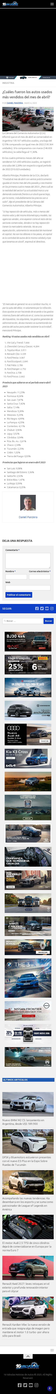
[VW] (28, 790)
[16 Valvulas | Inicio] (13, 4)
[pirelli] (28, 673)
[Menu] (52, 4)
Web (7, 582)
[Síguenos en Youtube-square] (47, 608)
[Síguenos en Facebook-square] (37, 608)
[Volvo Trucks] (28, 1042)
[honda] (28, 842)
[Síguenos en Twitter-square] (42, 608)
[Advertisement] (28, 46)
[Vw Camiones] (28, 912)
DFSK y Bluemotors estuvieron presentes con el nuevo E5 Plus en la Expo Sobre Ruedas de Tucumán (26, 1161)
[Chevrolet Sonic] (28, 889)
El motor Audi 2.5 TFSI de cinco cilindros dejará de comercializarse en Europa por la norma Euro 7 (26, 1246)
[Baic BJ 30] (28, 650)
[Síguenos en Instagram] (52, 608)
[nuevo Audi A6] (28, 744)
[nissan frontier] (28, 1019)
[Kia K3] (28, 767)
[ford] (28, 819)
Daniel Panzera (15, 103)
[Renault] (28, 954)
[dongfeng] (28, 696)
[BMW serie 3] (28, 996)
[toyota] (28, 935)
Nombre (10, 571)
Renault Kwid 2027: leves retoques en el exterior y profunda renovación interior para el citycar (25, 1287)
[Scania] (28, 866)
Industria (8, 83)
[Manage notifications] (49, 1388)
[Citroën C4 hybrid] (28, 1065)
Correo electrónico (40, 571)
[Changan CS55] (28, 719)
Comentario (12, 550)
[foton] (28, 77)
